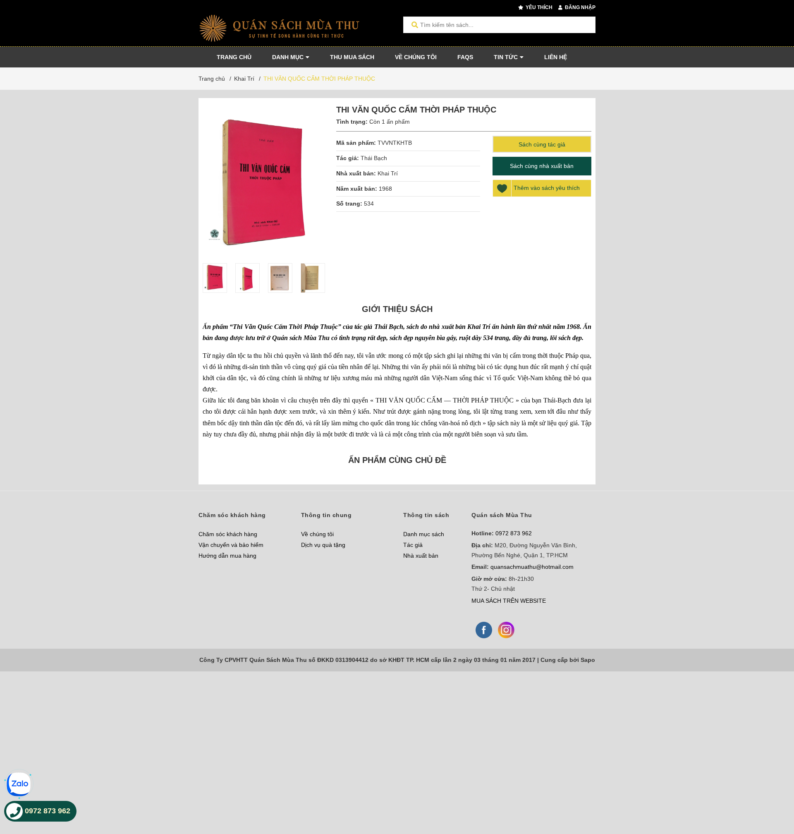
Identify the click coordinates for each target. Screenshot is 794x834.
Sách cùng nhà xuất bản (542, 166)
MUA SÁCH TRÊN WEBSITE (508, 600)
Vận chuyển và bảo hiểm (230, 545)
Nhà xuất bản (420, 555)
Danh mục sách (423, 534)
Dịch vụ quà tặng (323, 545)
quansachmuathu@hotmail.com (532, 566)
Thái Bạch (374, 158)
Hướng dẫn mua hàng (227, 555)
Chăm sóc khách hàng (227, 534)
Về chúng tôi (317, 534)
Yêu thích (538, 7)
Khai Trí (388, 173)
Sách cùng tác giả (542, 144)
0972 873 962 (513, 533)
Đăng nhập (580, 7)
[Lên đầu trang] (771, 793)
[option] (215, 278)
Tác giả (413, 545)
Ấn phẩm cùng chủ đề (397, 460)
